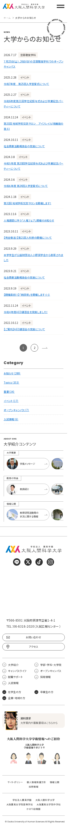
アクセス (33, 647)
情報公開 (55, 782)
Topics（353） (11, 382)
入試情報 (13, 683)
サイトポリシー (15, 782)
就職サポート (15, 677)
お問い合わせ (33, 637)
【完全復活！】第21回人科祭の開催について (28, 237)
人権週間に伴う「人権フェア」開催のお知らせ (29, 220)
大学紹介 (13, 664)
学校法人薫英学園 (22, 800)
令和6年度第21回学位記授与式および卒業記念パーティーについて (33, 103)
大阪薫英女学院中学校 (49, 804)
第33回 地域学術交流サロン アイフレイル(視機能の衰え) (33, 126)
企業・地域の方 (16, 698)
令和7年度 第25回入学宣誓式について (26, 84)
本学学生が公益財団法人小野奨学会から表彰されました (33, 257)
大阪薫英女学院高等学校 (19, 804)
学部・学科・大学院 (50, 664)
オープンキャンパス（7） (16, 410)
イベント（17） (11, 401)
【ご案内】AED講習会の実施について (24, 329)
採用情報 (45, 677)
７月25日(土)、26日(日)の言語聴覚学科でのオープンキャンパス (33, 64)
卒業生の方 (46, 692)
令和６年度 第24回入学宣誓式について (26, 186)
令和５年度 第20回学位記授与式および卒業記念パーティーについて (33, 166)
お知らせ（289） (12, 373)
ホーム (7, 18)
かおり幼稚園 (33, 809)
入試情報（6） (11, 419)
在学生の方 (14, 692)
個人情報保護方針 (36, 782)
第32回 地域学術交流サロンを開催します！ (27, 203)
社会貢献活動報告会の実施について (24, 146)
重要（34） (9, 392)
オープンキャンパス (50, 671)
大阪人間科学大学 (45, 800)
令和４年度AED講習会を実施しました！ (26, 312)
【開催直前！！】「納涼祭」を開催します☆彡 (27, 295)
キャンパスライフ (17, 671)
